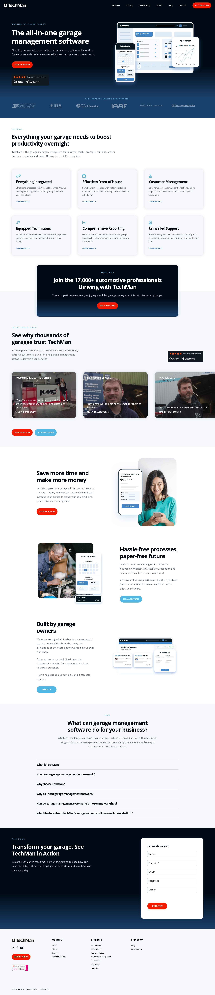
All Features (96, 945)
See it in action (202, 5)
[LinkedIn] (13, 948)
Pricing (129, 5)
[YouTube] (21, 948)
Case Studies (145, 5)
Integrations (96, 949)
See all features (131, 599)
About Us (46, 689)
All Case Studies (46, 432)
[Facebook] (17, 948)
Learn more (22, 202)
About (159, 5)
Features (116, 5)
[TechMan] (15, 5)
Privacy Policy (32, 989)
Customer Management (101, 957)
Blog (171, 5)
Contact (182, 5)
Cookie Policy (44, 989)
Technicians (96, 960)
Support (94, 968)
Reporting (95, 964)
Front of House (97, 953)
